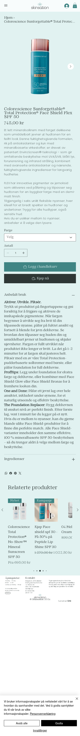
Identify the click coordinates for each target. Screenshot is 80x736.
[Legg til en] (23, 253)
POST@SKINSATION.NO (33, 583)
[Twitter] (20, 473)
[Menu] (6, 5)
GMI (69, 601)
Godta (59, 723)
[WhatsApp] (6, 473)
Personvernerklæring (43, 714)
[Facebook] (11, 473)
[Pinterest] (15, 473)
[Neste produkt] (77, 509)
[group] (40, 532)
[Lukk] (74, 701)
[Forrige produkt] (2, 509)
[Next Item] (71, 66)
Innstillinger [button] (40, 730)
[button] (75, 5)
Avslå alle (22, 723)
